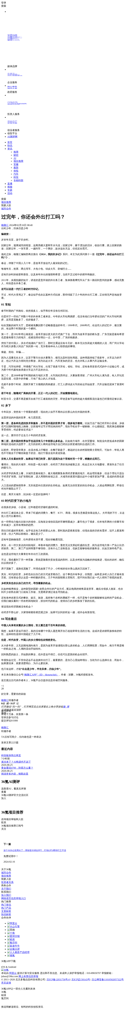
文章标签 (6, 911)
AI (15, 158)
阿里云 (13, 973)
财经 (16, 155)
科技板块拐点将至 (11, 755)
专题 (9, 190)
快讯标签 (6, 914)
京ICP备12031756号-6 (58, 979)
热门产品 (6, 908)
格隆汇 (5, 225)
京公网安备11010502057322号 (108, 979)
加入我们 (6, 895)
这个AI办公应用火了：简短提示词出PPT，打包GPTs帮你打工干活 (35, 850)
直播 (9, 183)
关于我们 (6, 888)
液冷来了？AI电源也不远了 (16, 762)
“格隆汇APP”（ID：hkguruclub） (41, 674)
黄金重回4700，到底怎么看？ (17, 767)
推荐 (16, 152)
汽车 (16, 174)
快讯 (9, 145)
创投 (16, 170)
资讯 (9, 148)
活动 (9, 193)
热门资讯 (6, 904)
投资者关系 (7, 882)
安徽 (16, 164)
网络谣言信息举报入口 (13, 898)
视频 (9, 187)
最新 (16, 167)
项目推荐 (18, 161)
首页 (9, 142)
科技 (16, 177)
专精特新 (18, 180)
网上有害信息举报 (28, 976)
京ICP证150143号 (80, 979)
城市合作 (6, 872)
